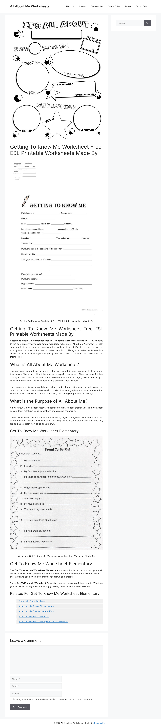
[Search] (147, 23)
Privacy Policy (142, 6)
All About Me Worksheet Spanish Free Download (43, 621)
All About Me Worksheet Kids (34, 616)
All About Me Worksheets (30, 6)
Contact (82, 6)
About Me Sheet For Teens (32, 601)
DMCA (128, 6)
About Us (70, 6)
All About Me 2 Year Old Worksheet (37, 606)
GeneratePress (101, 723)
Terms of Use (97, 6)
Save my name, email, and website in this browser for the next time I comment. (53, 699)
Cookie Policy (114, 6)
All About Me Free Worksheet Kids (36, 611)
